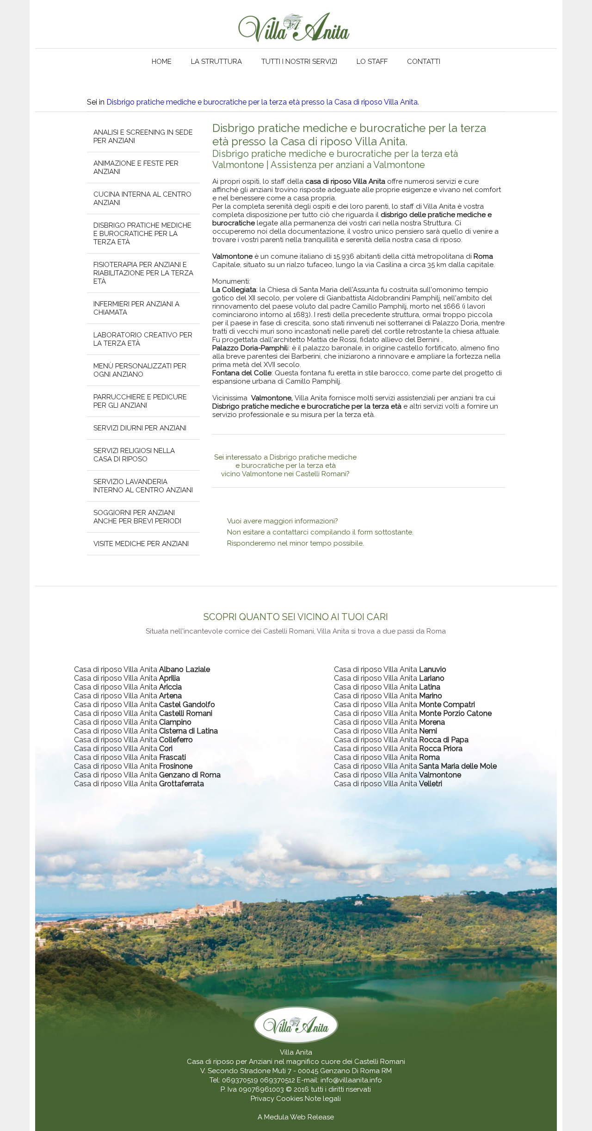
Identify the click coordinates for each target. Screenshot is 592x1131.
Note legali (323, 1098)
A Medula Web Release (296, 1117)
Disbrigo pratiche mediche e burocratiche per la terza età (142, 233)
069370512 (277, 1080)
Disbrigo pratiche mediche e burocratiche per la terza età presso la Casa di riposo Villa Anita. (262, 102)
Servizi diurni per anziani (139, 428)
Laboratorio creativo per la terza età (142, 339)
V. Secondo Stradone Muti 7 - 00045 (259, 1071)
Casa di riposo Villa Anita (142, 669)
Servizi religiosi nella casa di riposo (134, 455)
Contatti (423, 61)
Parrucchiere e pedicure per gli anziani (140, 401)
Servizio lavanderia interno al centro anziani (143, 486)
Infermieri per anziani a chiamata (136, 308)
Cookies (290, 1098)
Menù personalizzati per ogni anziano (139, 370)
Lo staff (372, 61)
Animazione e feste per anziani (136, 167)
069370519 (240, 1080)
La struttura (216, 61)
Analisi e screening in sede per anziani (143, 136)
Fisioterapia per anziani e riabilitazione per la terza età (143, 273)
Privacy (263, 1098)
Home (162, 61)
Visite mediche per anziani (141, 544)
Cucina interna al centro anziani (142, 198)
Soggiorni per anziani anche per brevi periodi (137, 517)
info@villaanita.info (351, 1080)
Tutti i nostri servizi (299, 61)
